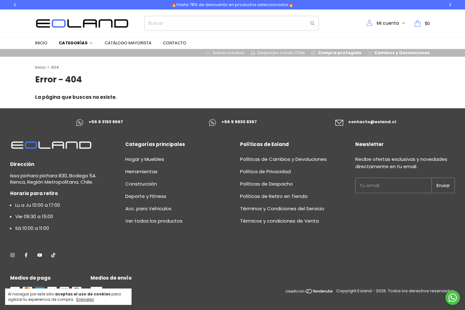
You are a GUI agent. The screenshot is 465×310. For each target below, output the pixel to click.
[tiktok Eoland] (53, 255)
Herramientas (141, 171)
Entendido (85, 299)
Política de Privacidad (265, 171)
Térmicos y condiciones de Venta (279, 221)
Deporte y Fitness (145, 196)
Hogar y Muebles (144, 159)
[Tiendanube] (309, 293)
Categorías (73, 43)
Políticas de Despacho (266, 183)
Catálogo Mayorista (128, 43)
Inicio (41, 43)
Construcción (141, 183)
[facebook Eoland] (26, 255)
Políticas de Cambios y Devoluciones (283, 159)
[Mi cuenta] (369, 23)
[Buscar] (312, 23)
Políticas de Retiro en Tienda (273, 196)
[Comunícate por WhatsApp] (452, 297)
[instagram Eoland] (12, 255)
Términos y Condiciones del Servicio (282, 208)
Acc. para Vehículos (148, 208)
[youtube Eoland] (39, 255)
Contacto (174, 43)
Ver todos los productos (154, 221)
